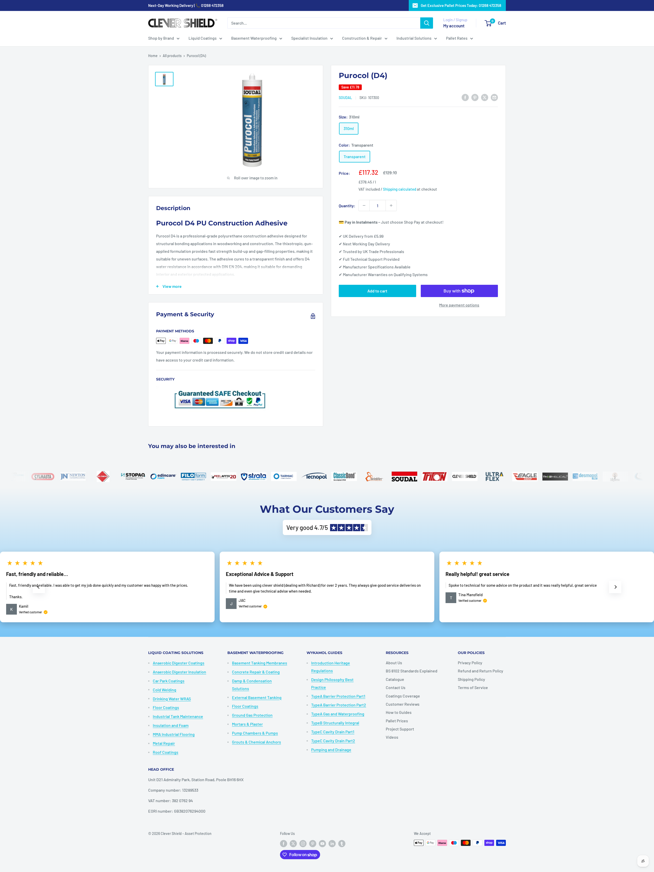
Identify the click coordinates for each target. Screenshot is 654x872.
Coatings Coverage (403, 695)
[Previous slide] (39, 587)
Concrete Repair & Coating (256, 671)
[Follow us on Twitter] (293, 843)
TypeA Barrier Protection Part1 (338, 696)
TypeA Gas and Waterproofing (337, 713)
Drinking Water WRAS (172, 698)
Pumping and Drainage (331, 749)
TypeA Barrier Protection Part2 (338, 704)
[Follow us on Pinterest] (312, 843)
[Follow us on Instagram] (303, 843)
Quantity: (347, 205)
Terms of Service (473, 687)
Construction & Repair (362, 38)
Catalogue (395, 679)
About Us (394, 662)
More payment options (459, 304)
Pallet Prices (397, 720)
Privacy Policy (470, 662)
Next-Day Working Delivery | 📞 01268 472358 (186, 5)
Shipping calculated (399, 189)
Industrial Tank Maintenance (178, 716)
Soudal (345, 97)
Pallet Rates (457, 38)
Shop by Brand (161, 38)
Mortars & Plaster (247, 724)
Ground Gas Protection (252, 715)
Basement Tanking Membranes (259, 662)
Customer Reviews (402, 704)
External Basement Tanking (257, 697)
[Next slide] (615, 587)
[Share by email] (494, 97)
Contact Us (395, 687)
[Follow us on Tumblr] (341, 843)
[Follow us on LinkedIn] (332, 843)
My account (453, 25)
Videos (392, 737)
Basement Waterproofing (254, 38)
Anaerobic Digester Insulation (179, 671)
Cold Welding (164, 689)
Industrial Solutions (413, 38)
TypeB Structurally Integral (335, 722)
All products (172, 55)
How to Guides (399, 712)
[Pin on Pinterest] (474, 97)
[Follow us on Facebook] (283, 843)
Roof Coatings (165, 752)
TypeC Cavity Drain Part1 (332, 731)
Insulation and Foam (171, 725)
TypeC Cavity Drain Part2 (333, 740)
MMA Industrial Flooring (174, 734)
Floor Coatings (166, 707)
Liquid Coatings (203, 38)
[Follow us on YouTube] (322, 843)
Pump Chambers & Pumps (255, 733)
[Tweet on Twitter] (484, 97)
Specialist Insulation (309, 38)
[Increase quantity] (391, 205)
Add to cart (377, 290)
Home (153, 55)
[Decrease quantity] (364, 205)
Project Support (400, 728)
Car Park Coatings (168, 680)
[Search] (426, 23)
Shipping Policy (471, 679)
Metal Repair (164, 743)
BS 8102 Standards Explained (411, 670)
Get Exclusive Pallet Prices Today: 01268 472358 (461, 5)
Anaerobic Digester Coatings (178, 662)
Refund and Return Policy (480, 670)
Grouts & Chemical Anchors (256, 741)
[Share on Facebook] (465, 97)
